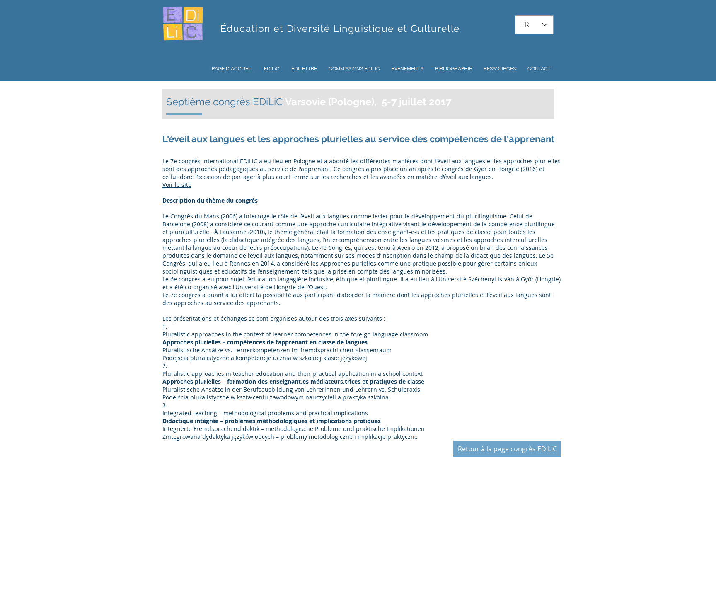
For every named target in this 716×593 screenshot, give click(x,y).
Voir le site (176, 185)
